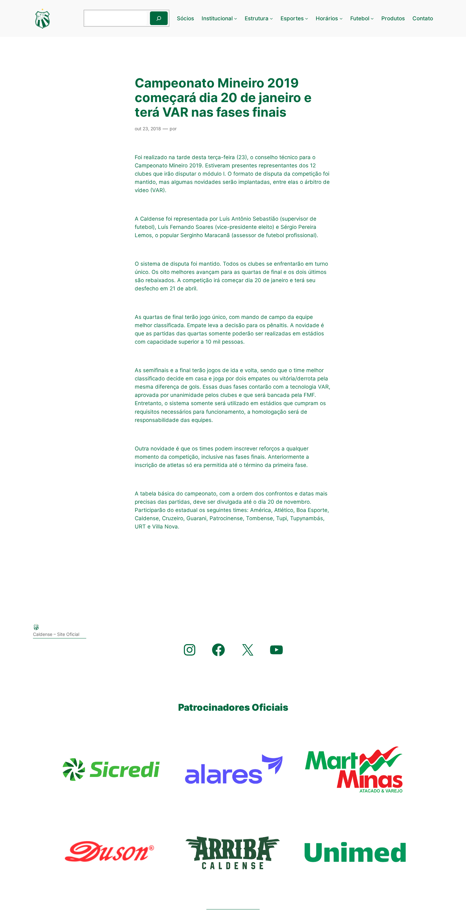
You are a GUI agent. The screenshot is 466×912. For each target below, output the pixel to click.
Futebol (359, 18)
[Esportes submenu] (306, 18)
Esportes (292, 18)
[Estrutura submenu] (271, 18)
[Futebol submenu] (372, 18)
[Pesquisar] (159, 18)
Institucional (217, 18)
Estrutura (257, 18)
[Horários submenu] (341, 18)
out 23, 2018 (148, 128)
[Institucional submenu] (235, 18)
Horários (327, 18)
